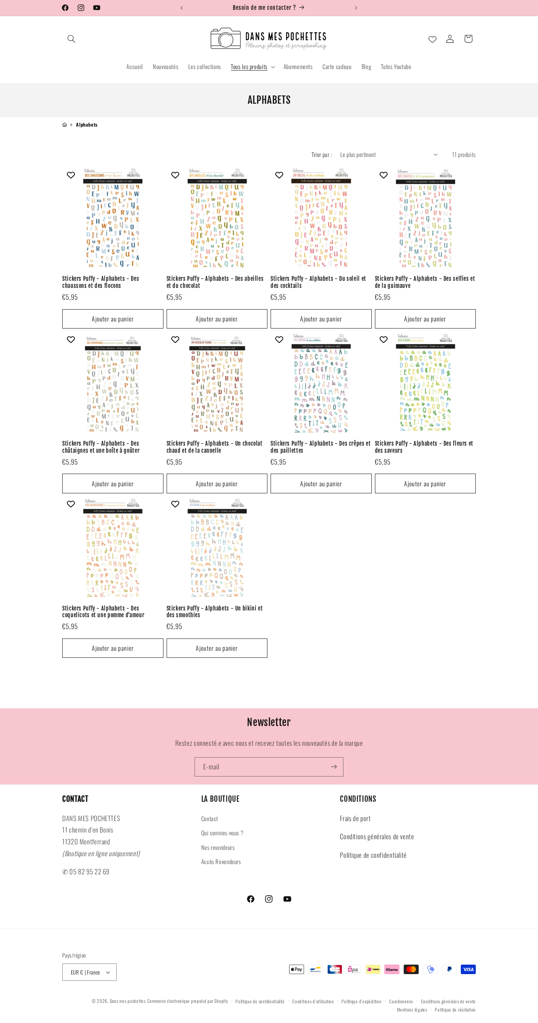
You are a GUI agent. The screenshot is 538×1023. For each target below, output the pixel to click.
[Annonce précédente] (181, 8)
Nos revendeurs (218, 847)
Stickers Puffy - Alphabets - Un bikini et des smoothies (215, 611)
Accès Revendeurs (221, 861)
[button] (71, 39)
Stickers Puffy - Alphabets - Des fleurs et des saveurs (424, 447)
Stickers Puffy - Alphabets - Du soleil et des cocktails (318, 282)
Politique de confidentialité (373, 855)
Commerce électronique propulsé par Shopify (187, 1000)
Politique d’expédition (361, 1001)
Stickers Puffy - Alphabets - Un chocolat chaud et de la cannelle (215, 447)
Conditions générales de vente (377, 836)
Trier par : (322, 154)
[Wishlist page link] (432, 39)
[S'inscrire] (334, 767)
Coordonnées (401, 1001)
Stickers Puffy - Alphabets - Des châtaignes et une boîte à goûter (100, 447)
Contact (209, 818)
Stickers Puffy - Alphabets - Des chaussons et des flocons (100, 282)
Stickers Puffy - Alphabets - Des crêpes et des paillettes (321, 447)
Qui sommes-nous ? (222, 832)
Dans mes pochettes (128, 1000)
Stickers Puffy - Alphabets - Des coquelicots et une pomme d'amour (103, 611)
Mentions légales (412, 1009)
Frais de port (355, 818)
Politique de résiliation (455, 1009)
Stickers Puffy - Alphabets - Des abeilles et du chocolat (215, 282)
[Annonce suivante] (356, 8)
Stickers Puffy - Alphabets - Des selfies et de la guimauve (425, 282)
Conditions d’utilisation (313, 1001)
